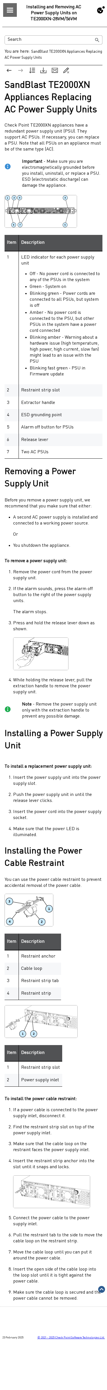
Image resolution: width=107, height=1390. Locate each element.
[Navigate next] (20, 70)
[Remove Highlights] (66, 70)
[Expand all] (32, 70)
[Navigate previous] (9, 70)
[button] (97, 39)
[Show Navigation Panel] (10, 10)
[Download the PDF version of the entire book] (43, 70)
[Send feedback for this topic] (54, 70)
